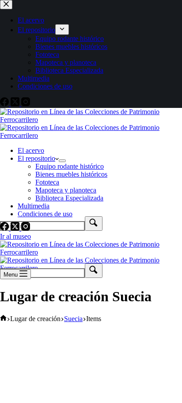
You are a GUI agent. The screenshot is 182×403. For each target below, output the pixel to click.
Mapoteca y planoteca (65, 190)
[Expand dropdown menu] (62, 160)
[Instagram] (25, 228)
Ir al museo (15, 236)
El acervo (31, 150)
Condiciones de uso (45, 214)
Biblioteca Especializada (69, 198)
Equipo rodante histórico (69, 166)
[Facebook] (5, 228)
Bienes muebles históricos (71, 174)
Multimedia (33, 206)
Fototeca (47, 182)
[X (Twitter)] (16, 228)
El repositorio (36, 158)
